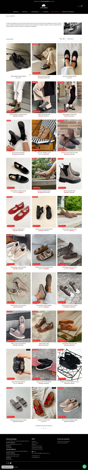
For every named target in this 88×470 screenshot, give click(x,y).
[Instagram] (8, 463)
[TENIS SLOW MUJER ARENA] (18, 326)
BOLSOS (24, 11)
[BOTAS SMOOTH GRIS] (69, 173)
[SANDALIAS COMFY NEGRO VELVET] (69, 364)
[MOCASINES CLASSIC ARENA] (44, 288)
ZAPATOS (15, 11)
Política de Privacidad (37, 449)
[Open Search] (78, 6)
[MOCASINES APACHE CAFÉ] (69, 250)
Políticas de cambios (37, 446)
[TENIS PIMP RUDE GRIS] (44, 97)
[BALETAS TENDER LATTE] (44, 135)
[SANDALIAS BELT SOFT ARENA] (18, 403)
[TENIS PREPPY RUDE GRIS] (69, 97)
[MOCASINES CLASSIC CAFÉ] (69, 212)
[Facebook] (6, 463)
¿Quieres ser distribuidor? (63, 441)
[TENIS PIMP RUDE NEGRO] (18, 364)
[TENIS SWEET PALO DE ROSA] (18, 250)
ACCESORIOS (35, 11)
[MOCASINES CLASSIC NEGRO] (18, 173)
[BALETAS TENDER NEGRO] (69, 59)
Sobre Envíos (35, 442)
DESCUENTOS (55, 11)
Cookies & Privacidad (37, 447)
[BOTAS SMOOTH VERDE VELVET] (18, 97)
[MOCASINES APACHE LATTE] (69, 326)
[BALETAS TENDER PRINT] (44, 173)
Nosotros (34, 441)
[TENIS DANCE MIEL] (44, 326)
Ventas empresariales (62, 442)
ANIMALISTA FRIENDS (68, 11)
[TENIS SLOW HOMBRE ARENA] (69, 403)
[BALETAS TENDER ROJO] (18, 212)
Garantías (34, 444)
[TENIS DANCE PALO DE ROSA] (18, 288)
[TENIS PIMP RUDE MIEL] (44, 59)
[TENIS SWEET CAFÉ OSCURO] (69, 288)
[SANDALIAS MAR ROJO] (44, 403)
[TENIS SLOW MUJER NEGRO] (44, 364)
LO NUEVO (45, 11)
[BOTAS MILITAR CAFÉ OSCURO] (69, 135)
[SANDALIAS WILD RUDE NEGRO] (44, 212)
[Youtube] (11, 463)
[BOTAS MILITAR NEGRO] (18, 135)
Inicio (7, 16)
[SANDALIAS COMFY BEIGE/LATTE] (44, 250)
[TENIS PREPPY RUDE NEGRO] (18, 59)
